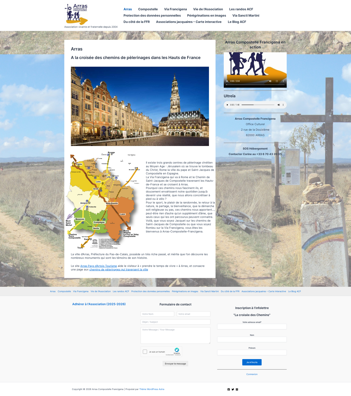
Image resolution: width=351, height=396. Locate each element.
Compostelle (148, 9)
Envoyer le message (175, 363)
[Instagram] (237, 389)
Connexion (251, 374)
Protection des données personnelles (152, 15)
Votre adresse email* (252, 322)
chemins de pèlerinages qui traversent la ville (118, 269)
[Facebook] (228, 389)
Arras (128, 9)
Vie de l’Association (208, 9)
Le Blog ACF (237, 22)
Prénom (252, 348)
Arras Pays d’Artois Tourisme (98, 266)
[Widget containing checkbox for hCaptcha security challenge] (161, 351)
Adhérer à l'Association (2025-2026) (99, 304)
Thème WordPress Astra (151, 389)
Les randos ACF (241, 9)
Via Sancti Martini (245, 15)
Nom (252, 335)
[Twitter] (233, 389)
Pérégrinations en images (206, 15)
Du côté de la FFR (137, 22)
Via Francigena (175, 9)
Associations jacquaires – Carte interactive (189, 22)
